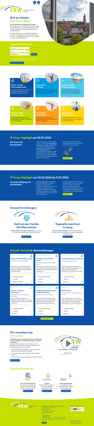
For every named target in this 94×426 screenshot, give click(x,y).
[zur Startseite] (23, 405)
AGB (81, 421)
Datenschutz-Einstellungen (75, 423)
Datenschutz (77, 421)
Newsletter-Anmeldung (16, 63)
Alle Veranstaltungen (46, 318)
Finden (33, 54)
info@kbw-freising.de (47, 412)
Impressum (72, 421)
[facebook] (43, 423)
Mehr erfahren (66, 158)
